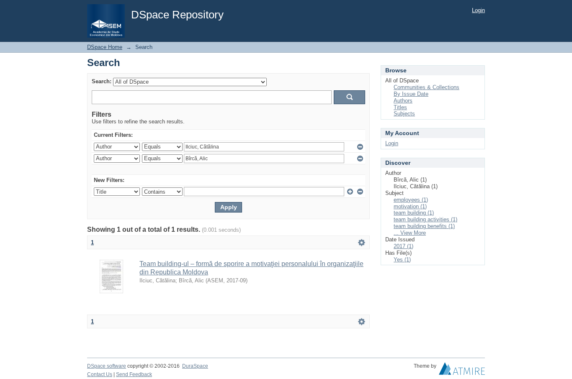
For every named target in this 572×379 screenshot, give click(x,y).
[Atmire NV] (462, 371)
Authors (403, 100)
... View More (410, 233)
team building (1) (414, 213)
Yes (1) (402, 259)
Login (478, 10)
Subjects (404, 113)
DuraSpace (195, 366)
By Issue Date (411, 94)
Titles (400, 107)
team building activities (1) (425, 219)
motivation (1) (410, 206)
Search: (101, 81)
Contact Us (99, 374)
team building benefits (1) (424, 226)
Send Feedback (134, 374)
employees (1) (411, 200)
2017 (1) (403, 246)
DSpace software (106, 366)
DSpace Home (104, 47)
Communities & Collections (426, 87)
